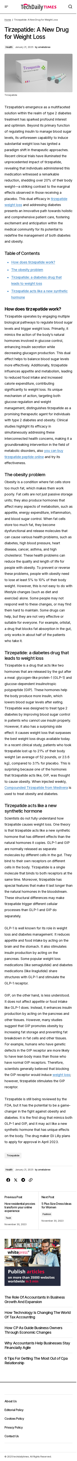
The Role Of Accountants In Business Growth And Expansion (34, 1299)
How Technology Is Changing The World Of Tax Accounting (37, 1314)
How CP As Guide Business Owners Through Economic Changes (33, 1330)
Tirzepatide (13, 1155)
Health (9, 47)
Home (7, 19)
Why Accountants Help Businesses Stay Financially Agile (37, 1345)
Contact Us (11, 1436)
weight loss (61, 1075)
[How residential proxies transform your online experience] (21, 1211)
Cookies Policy (14, 1418)
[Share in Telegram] (23, 1180)
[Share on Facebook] (8, 1180)
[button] (6, 7)
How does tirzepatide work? (33, 262)
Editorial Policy (14, 1410)
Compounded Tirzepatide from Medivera (36, 788)
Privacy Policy (13, 1427)
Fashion (47, 1214)
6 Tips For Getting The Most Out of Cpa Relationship (36, 1360)
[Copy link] (30, 1180)
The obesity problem (27, 270)
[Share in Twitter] (15, 1180)
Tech (8, 1217)
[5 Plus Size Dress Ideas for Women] (55, 1211)
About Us (10, 1401)
